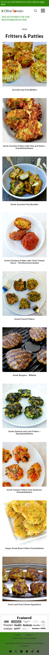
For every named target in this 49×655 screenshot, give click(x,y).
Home (24, 29)
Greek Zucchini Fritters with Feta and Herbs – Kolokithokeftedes (24, 147)
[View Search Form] (35, 10)
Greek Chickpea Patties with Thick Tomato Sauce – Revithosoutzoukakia (24, 262)
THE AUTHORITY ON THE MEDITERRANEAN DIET (15, 18)
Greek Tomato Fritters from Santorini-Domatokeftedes (24, 491)
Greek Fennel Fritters (24, 319)
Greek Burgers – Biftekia (24, 375)
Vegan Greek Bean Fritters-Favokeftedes (24, 548)
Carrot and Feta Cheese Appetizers (24, 605)
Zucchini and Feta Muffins (24, 90)
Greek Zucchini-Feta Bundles (24, 204)
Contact (29, 635)
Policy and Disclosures (25, 638)
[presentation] (24, 64)
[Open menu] (44, 11)
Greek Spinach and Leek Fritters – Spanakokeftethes (24, 432)
